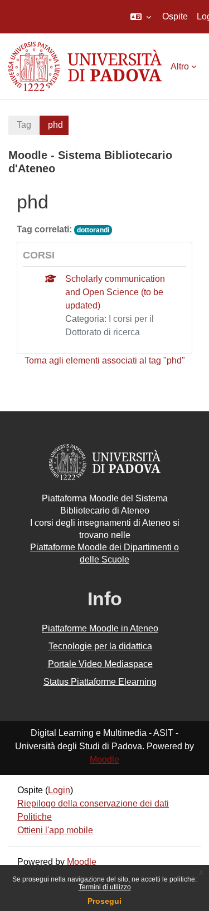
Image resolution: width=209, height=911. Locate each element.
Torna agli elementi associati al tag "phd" (105, 360)
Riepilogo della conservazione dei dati (93, 803)
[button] (141, 16)
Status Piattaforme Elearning (100, 681)
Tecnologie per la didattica (100, 646)
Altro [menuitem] (180, 66)
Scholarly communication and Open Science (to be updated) (115, 292)
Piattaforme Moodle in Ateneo (100, 628)
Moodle (104, 759)
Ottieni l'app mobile (55, 830)
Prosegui (104, 901)
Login (59, 790)
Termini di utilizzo (105, 887)
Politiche (34, 817)
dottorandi (93, 230)
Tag (24, 125)
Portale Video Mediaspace (100, 664)
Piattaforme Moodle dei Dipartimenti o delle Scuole (104, 553)
